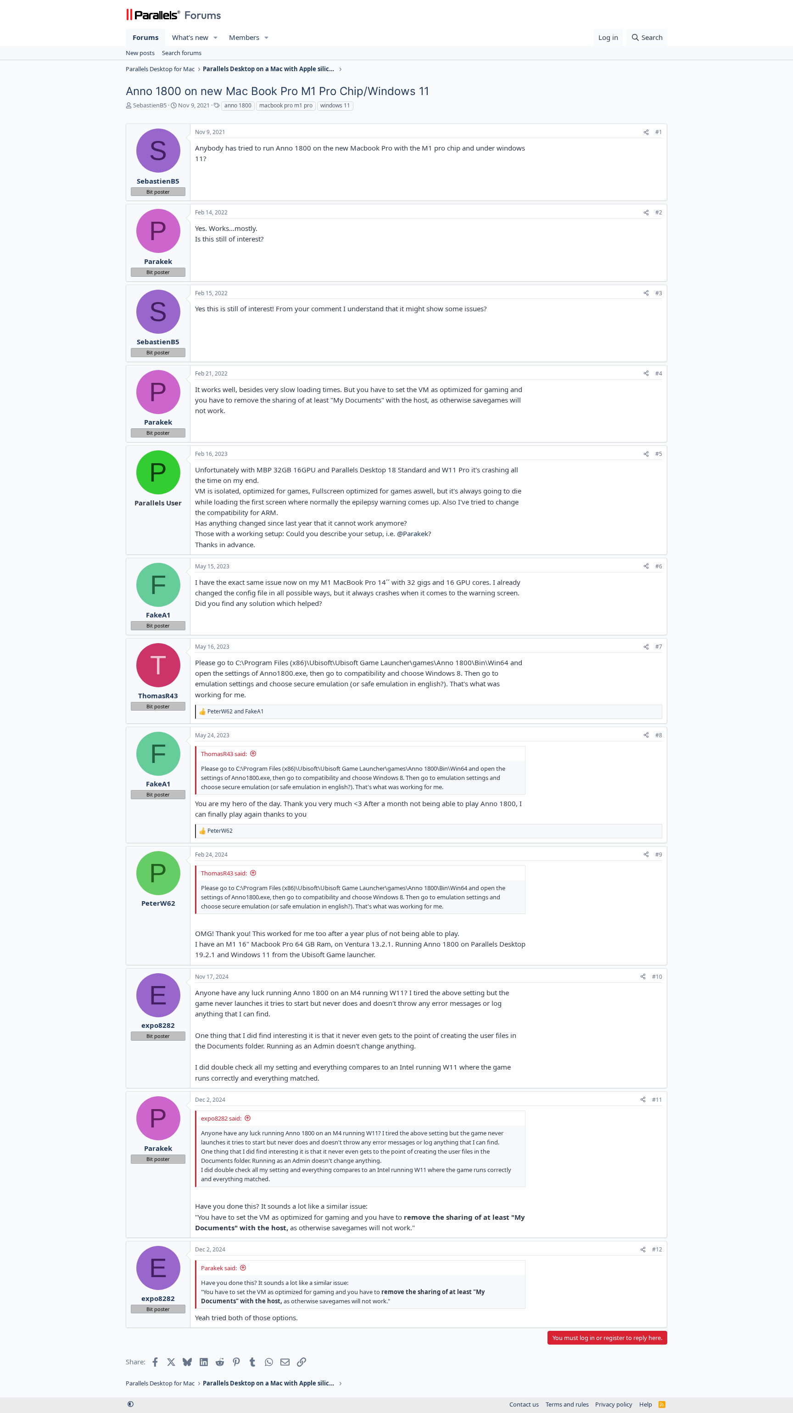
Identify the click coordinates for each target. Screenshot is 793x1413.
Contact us (524, 1404)
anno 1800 (237, 105)
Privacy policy (613, 1404)
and (235, 711)
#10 (657, 977)
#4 (658, 373)
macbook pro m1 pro (286, 105)
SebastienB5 (150, 105)
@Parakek (412, 533)
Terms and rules (567, 1404)
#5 (658, 454)
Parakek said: (219, 1268)
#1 (658, 132)
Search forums (181, 53)
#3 (658, 293)
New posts (140, 53)
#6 (658, 566)
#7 (658, 646)
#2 (658, 212)
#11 (657, 1100)
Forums (145, 37)
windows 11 (335, 105)
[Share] (646, 132)
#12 (657, 1249)
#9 (658, 854)
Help (645, 1404)
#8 (658, 735)
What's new (190, 37)
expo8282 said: (221, 1118)
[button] (215, 37)
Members (244, 37)
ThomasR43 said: (224, 754)
